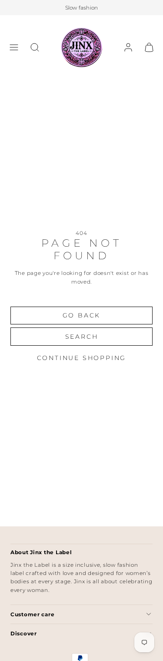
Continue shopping (81, 358)
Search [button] (81, 336)
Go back (82, 315)
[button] (13, 47)
